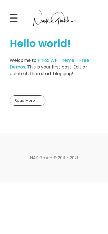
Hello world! (40, 43)
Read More (25, 100)
